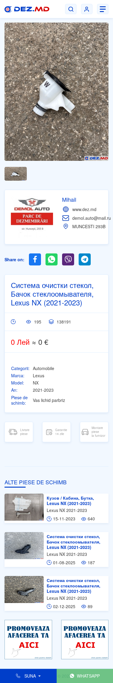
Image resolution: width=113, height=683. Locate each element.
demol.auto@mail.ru (91, 218)
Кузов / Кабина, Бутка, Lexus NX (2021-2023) (70, 500)
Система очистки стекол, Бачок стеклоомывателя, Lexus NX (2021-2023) (73, 541)
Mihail (69, 199)
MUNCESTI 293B (88, 226)
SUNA (30, 676)
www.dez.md (84, 209)
